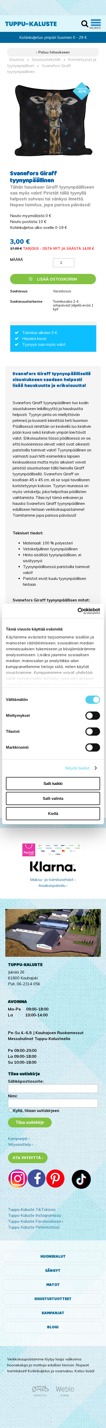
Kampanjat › (19, 1138)
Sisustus (16, 59)
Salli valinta (53, 798)
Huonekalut (53, 1256)
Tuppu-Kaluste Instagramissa (34, 1215)
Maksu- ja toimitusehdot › (53, 879)
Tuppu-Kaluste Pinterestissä (33, 1227)
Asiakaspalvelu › (52, 885)
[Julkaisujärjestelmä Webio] (63, 1395)
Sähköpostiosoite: (25, 1081)
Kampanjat (53, 1313)
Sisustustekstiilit (46, 59)
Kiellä (53, 813)
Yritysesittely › (20, 1144)
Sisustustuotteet (53, 1298)
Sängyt (52, 1270)
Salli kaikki (53, 783)
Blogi (53, 1327)
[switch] (92, 715)
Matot (53, 1284)
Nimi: (12, 1095)
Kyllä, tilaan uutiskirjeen (36, 1110)
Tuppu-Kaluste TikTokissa (31, 1209)
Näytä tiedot (77, 768)
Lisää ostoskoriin (56, 279)
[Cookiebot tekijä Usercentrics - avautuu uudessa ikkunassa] (77, 611)
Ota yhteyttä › (28, 1158)
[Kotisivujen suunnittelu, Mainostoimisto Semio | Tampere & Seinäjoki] (42, 1395)
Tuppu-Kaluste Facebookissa (34, 1221)
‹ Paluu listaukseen (53, 52)
